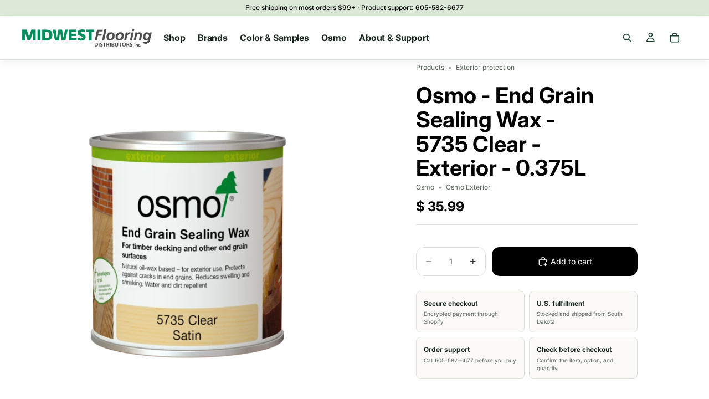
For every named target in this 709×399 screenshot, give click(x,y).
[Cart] (674, 37)
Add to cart (571, 261)
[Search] (627, 37)
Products (430, 67)
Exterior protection (485, 67)
